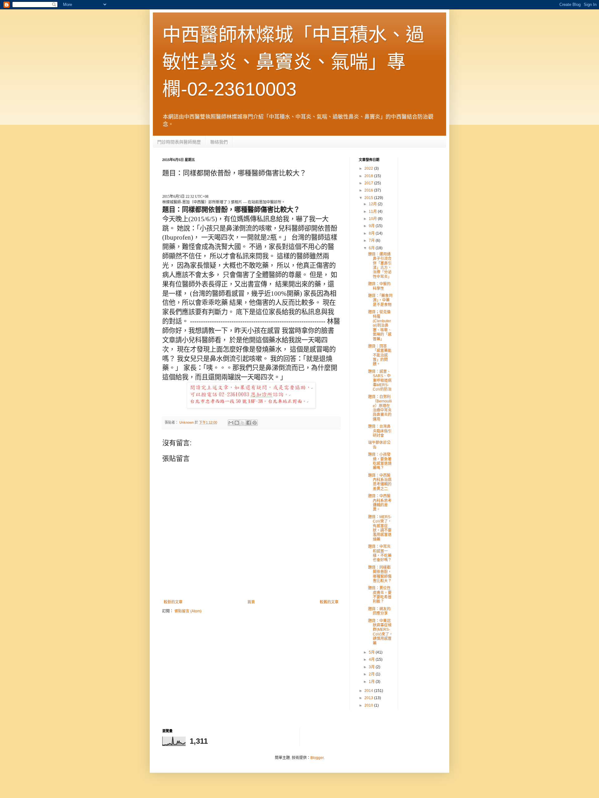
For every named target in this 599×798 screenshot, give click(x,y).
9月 (372, 226)
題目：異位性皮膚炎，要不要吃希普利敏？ (380, 595)
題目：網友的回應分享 (379, 611)
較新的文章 (173, 602)
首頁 (251, 602)
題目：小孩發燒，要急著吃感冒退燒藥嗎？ (380, 461)
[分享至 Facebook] (249, 423)
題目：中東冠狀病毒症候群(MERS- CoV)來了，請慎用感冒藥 (380, 632)
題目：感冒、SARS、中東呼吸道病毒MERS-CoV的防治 (380, 380)
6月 (372, 248)
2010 (369, 705)
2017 (369, 183)
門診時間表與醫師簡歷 (179, 141)
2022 (369, 168)
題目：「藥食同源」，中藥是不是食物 (380, 300)
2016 (369, 190)
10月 (373, 219)
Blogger (317, 758)
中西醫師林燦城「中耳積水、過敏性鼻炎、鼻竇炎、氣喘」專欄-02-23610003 (293, 62)
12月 (373, 204)
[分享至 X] (243, 423)
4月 (372, 659)
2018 (369, 176)
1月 (372, 681)
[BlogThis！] (237, 423)
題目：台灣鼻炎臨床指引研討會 (380, 431)
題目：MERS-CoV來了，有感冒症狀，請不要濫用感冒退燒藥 (380, 528)
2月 (372, 674)
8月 (372, 233)
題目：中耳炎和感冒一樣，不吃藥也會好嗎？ (380, 553)
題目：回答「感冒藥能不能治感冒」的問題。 (380, 355)
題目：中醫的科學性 (379, 286)
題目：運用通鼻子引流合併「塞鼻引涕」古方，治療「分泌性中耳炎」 (380, 265)
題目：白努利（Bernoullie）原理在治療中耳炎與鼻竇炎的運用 (380, 408)
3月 (372, 667)
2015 (369, 198)
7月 (372, 240)
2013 (369, 698)
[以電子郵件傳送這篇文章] (231, 423)
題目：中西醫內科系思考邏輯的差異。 (380, 503)
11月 (373, 211)
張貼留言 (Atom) (188, 611)
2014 (369, 691)
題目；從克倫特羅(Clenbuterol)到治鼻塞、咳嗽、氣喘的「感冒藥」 (380, 325)
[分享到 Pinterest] (254, 423)
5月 (372, 652)
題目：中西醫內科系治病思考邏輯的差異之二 (380, 482)
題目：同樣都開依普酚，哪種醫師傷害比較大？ (380, 574)
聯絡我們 (219, 141)
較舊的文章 (329, 602)
